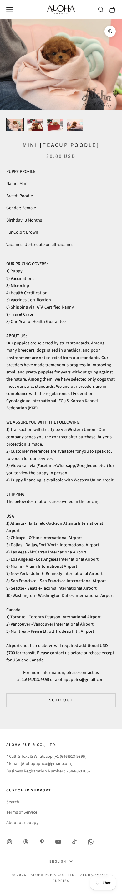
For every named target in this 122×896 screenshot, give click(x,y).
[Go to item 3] (55, 124)
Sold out (61, 700)
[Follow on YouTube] (58, 842)
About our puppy (22, 822)
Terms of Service (21, 812)
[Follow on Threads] (26, 842)
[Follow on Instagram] (9, 842)
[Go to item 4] (75, 124)
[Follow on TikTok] (74, 842)
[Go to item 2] (35, 124)
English (58, 861)
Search (12, 802)
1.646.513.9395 (35, 679)
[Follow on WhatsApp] (91, 842)
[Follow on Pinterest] (42, 842)
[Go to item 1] (15, 124)
